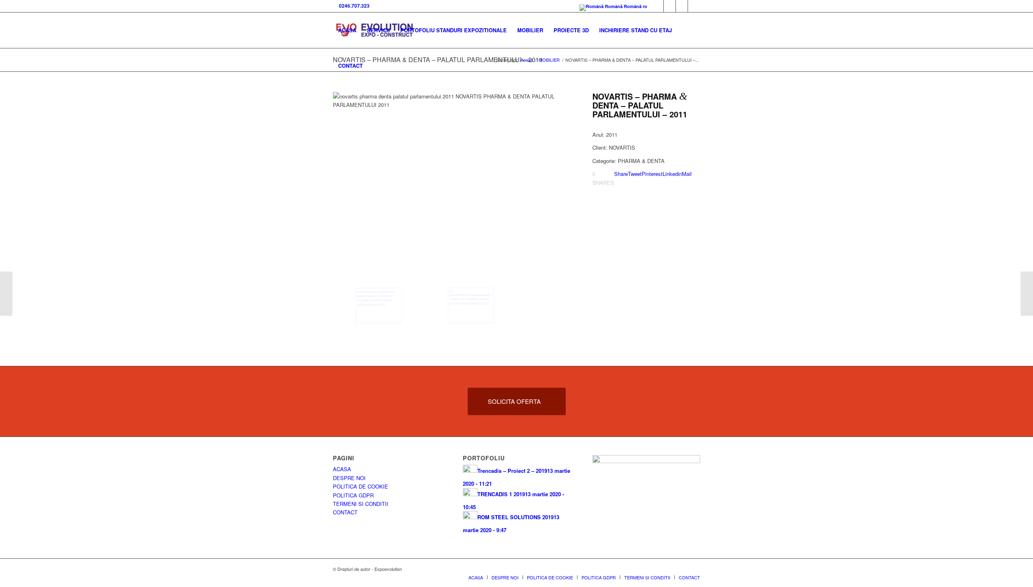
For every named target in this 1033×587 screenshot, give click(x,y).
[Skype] (669, 6)
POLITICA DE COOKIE (360, 486)
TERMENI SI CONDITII (360, 504)
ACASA (342, 469)
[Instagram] (694, 6)
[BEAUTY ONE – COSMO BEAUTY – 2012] (1026, 294)
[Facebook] (657, 6)
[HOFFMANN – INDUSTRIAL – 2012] (6, 294)
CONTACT (345, 512)
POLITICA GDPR (353, 495)
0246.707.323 (353, 5)
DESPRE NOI (349, 478)
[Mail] (682, 6)
